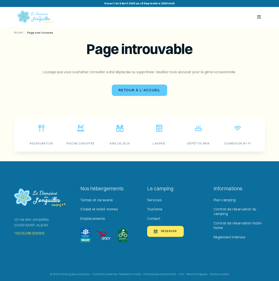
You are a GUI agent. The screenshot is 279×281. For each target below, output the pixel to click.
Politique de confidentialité (159, 274)
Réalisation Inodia (130, 274)
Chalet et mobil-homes (99, 209)
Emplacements (92, 219)
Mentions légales (197, 274)
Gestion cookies (219, 274)
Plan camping (225, 200)
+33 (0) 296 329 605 (29, 233)
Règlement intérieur (230, 237)
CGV (181, 274)
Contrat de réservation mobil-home (238, 225)
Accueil (18, 32)
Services (154, 200)
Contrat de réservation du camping (235, 211)
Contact (153, 219)
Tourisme (154, 209)
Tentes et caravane (96, 200)
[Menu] (259, 17)
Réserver (169, 231)
